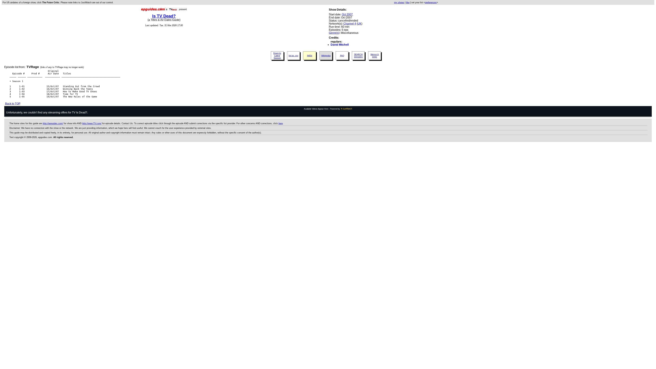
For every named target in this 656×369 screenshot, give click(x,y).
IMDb (309, 55)
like (407, 2)
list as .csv (293, 55)
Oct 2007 (347, 14)
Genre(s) (334, 32)
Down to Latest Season (277, 55)
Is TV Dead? (164, 16)
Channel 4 (349, 23)
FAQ (342, 55)
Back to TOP (12, 103)
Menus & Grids (375, 55)
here (280, 123)
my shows (399, 2)
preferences (431, 2)
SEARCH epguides (358, 55)
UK (359, 23)
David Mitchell (340, 44)
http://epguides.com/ (53, 123)
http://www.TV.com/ (91, 123)
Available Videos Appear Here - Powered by (322, 109)
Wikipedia (326, 55)
